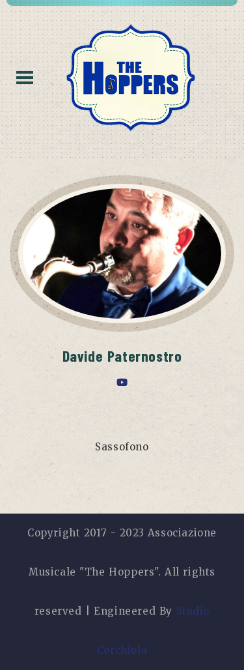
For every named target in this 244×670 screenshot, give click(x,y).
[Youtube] (122, 382)
